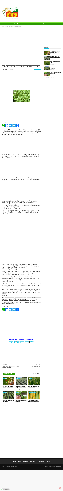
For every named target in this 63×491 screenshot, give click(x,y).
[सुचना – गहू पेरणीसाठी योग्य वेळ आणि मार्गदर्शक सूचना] (34, 381)
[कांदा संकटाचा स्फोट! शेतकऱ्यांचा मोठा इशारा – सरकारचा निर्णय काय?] (8, 381)
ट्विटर (15, 342)
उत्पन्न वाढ (39, 69)
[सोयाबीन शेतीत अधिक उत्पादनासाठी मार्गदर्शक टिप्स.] (21, 395)
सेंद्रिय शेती (16, 23)
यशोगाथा (27, 23)
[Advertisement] (42, 12)
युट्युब (18, 342)
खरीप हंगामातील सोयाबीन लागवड (36, 366)
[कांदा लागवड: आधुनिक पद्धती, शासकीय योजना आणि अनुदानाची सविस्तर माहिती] (21, 381)
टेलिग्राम (31, 342)
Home (14, 461)
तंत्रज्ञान (22, 23)
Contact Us (41, 23)
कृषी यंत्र (18, 392)
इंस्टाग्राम (22, 342)
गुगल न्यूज (27, 342)
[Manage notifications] (60, 488)
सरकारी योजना (34, 23)
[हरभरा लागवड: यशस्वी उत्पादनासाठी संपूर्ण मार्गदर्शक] (8, 395)
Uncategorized (32, 392)
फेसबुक (11, 342)
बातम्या (4, 23)
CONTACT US (33, 461)
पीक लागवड (9, 23)
